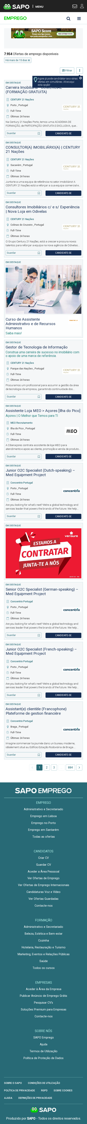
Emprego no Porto (43, 823)
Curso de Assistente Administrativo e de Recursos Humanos (30, 324)
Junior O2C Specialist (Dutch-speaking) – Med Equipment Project (40, 472)
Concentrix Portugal (22, 482)
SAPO (43, 1110)
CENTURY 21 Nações (22, 99)
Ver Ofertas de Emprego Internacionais (43, 885)
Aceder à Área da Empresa (43, 989)
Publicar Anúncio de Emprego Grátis (43, 995)
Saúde (43, 961)
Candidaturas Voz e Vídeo (43, 892)
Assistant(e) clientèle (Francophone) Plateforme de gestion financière (36, 711)
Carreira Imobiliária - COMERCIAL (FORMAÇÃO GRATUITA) (34, 89)
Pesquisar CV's (43, 1002)
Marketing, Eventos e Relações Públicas (44, 954)
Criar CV (43, 857)
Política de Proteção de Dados (43, 1058)
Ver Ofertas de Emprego (43, 878)
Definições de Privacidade (35, 1098)
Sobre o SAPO (13, 1083)
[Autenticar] (74, 7)
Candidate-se (63, 133)
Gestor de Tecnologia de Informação (37, 347)
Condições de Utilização (44, 1083)
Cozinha (43, 940)
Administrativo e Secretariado (43, 809)
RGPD (44, 1090)
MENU (39, 6)
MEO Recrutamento (22, 422)
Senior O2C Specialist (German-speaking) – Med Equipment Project (42, 591)
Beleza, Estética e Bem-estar (44, 933)
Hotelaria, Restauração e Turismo (44, 947)
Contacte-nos (44, 905)
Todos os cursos (44, 968)
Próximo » (79, 767)
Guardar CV (43, 864)
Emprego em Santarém (43, 829)
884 (70, 767)
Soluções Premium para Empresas (43, 1009)
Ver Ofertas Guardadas (43, 898)
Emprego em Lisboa (43, 816)
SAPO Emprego (43, 1037)
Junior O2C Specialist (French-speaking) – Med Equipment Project (41, 651)
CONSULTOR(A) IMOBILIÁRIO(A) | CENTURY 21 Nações (43, 149)
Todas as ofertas (43, 836)
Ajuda (43, 1044)
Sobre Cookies (63, 1090)
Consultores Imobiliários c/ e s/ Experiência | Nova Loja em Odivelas (43, 209)
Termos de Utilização (43, 1051)
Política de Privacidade (19, 1090)
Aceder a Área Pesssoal (43, 871)
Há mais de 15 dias (16, 60)
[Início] (33, 18)
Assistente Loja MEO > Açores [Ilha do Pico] (43, 411)
